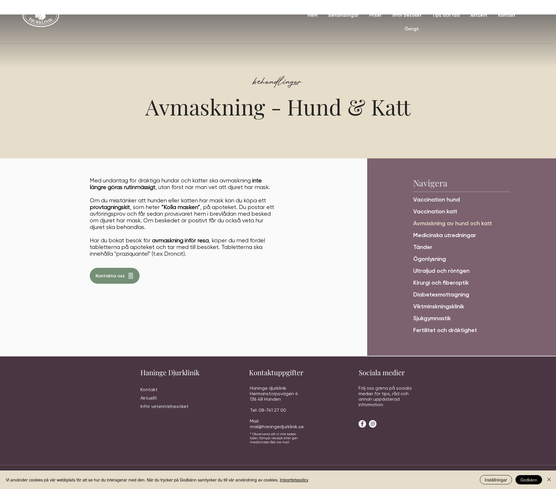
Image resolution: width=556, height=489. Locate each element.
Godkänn (528, 480)
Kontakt (149, 389)
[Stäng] (549, 479)
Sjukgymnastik (432, 318)
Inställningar (496, 480)
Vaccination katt (435, 211)
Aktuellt (148, 398)
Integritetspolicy (294, 480)
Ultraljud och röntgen (441, 270)
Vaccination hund (436, 199)
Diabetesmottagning (441, 294)
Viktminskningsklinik (438, 306)
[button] (343, 15)
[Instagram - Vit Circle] (372, 424)
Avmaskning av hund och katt (452, 223)
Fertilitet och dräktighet (445, 330)
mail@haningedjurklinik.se (277, 426)
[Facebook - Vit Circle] (362, 424)
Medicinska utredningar (444, 235)
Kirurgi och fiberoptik (441, 282)
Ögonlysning (429, 258)
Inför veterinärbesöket (164, 406)
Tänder (422, 246)
